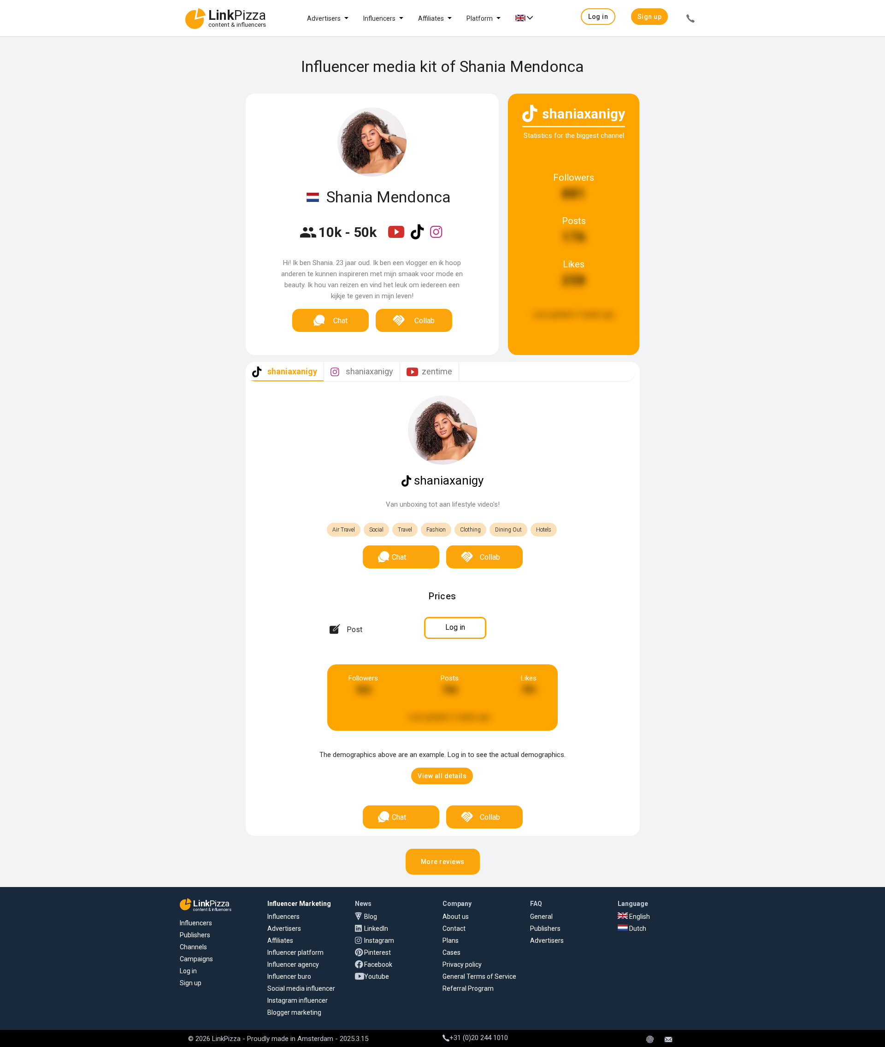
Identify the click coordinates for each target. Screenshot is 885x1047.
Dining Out (508, 529)
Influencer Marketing (299, 903)
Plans (450, 940)
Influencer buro (289, 976)
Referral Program (468, 988)
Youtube (376, 976)
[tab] (285, 371)
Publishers (195, 935)
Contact (454, 928)
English (639, 916)
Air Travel (343, 529)
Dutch (637, 928)
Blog (370, 916)
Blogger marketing (294, 1012)
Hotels (543, 529)
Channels (193, 947)
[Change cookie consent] (650, 1040)
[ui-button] (690, 20)
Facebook (378, 964)
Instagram (379, 940)
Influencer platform (295, 952)
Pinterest (377, 952)
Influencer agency (293, 964)
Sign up (190, 983)
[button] (598, 16)
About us (455, 916)
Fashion (436, 529)
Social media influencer (301, 988)
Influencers (379, 18)
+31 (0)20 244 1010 (478, 1038)
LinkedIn (376, 928)
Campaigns (196, 959)
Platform (479, 18)
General (541, 916)
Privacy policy (462, 964)
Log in (188, 971)
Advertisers (324, 18)
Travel (405, 529)
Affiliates (431, 18)
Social (376, 529)
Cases (451, 952)
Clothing (470, 529)
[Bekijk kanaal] (397, 238)
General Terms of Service (479, 976)
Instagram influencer (297, 1000)
